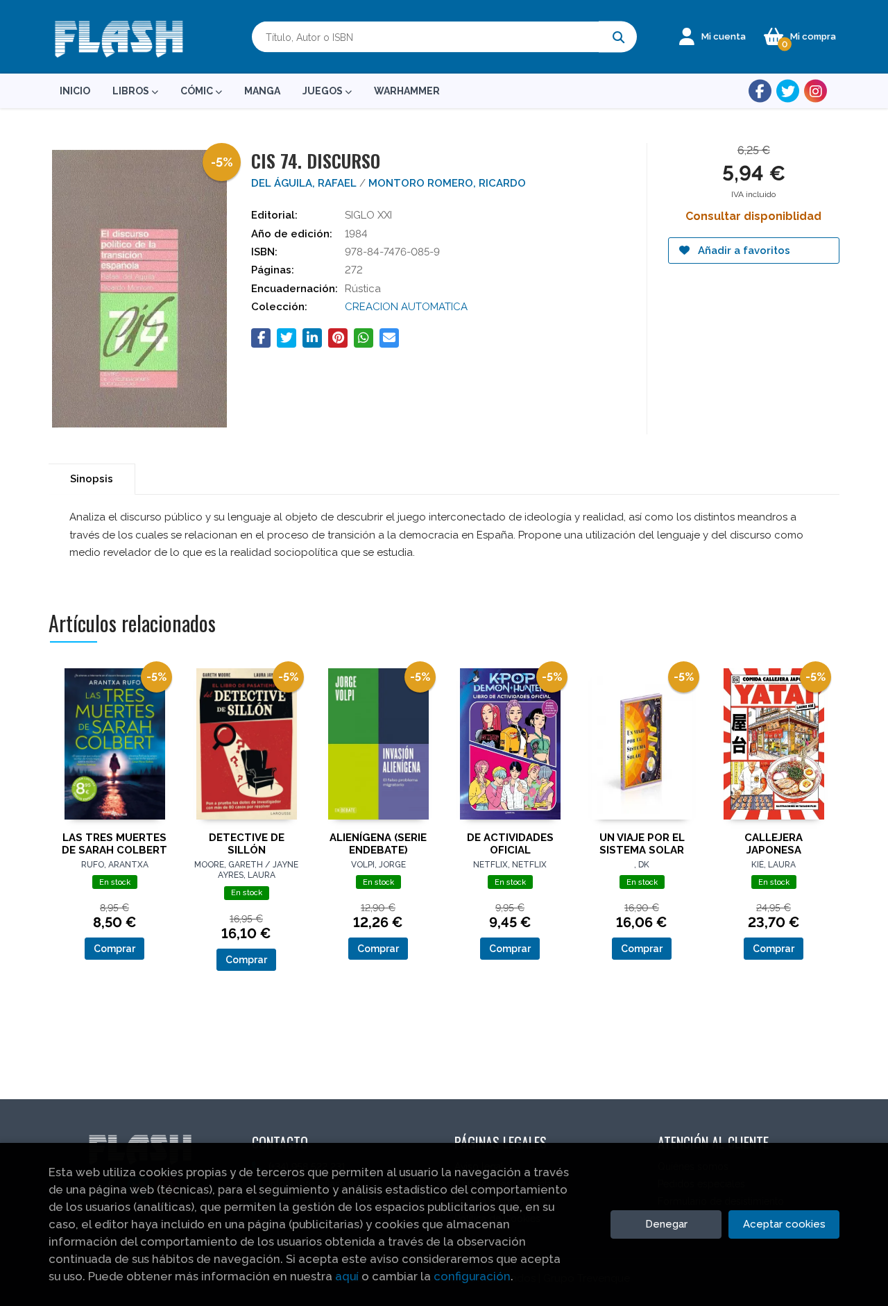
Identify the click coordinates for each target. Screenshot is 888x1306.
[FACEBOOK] (760, 91)
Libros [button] (131, 90)
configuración (472, 1276)
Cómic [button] (197, 90)
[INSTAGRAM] (815, 91)
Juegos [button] (323, 90)
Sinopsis (91, 479)
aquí (347, 1276)
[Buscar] (618, 37)
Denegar (666, 1224)
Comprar (114, 948)
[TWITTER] (787, 91)
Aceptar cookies (784, 1224)
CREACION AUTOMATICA (406, 306)
